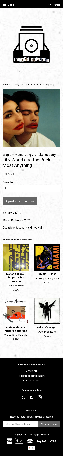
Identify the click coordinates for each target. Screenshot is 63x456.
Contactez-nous (31, 380)
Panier (56, 4)
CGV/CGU (31, 371)
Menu (10, 4)
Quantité (8, 182)
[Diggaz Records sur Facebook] (32, 398)
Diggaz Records (41, 434)
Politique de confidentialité (32, 375)
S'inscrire (49, 424)
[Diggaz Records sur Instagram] (40, 398)
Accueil (6, 84)
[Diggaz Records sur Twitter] (23, 398)
